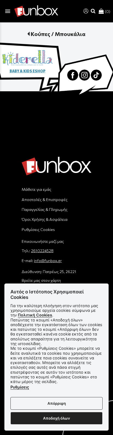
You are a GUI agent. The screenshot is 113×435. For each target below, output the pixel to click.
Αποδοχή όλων (56, 418)
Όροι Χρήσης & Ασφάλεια (44, 219)
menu (7, 11)
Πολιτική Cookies (35, 315)
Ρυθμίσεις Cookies (38, 229)
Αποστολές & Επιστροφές (44, 199)
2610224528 (42, 250)
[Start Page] (36, 11)
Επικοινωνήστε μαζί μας (43, 241)
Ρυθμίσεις (19, 387)
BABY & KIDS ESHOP (28, 71)
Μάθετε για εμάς (36, 189)
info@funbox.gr (48, 260)
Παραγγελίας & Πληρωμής (44, 209)
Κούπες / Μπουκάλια (58, 34)
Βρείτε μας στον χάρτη (41, 280)
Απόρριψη (56, 403)
